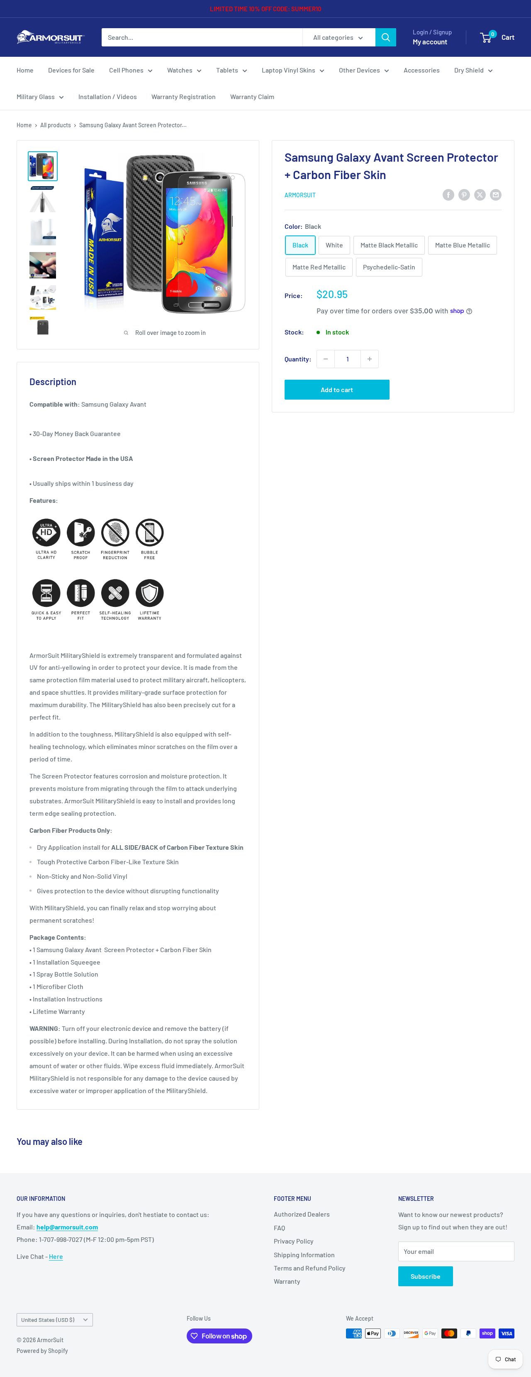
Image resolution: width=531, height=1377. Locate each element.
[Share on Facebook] (448, 194)
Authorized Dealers (302, 1214)
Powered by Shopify (42, 1350)
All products (55, 124)
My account (430, 41)
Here (56, 1256)
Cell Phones (126, 70)
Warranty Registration (183, 96)
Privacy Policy (294, 1241)
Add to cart (337, 389)
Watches (179, 70)
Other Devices (359, 70)
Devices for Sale (71, 70)
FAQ (279, 1228)
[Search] (385, 37)
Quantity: (298, 359)
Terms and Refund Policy (310, 1268)
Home (25, 70)
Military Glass (36, 96)
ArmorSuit (300, 195)
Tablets (227, 70)
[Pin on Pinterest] (464, 194)
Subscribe (426, 1276)
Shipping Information (304, 1254)
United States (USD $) (47, 1319)
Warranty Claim (252, 96)
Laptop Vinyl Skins (288, 70)
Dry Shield (469, 70)
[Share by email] (496, 194)
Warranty (287, 1281)
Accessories (422, 70)
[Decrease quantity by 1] (325, 359)
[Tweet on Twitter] (480, 194)
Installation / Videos (107, 96)
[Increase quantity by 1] (369, 359)
